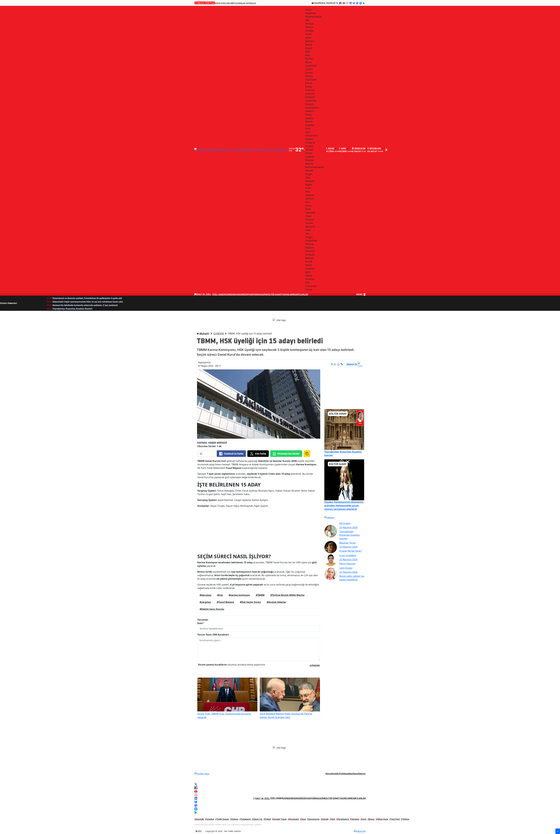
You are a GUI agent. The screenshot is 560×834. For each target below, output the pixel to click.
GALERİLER (319, 3)
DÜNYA (247, 294)
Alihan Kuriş (382, 819)
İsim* (200, 623)
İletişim (362, 773)
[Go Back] (557, 831)
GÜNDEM (229, 294)
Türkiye (405, 819)
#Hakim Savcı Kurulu (212, 609)
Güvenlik (199, 819)
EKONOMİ (239, 294)
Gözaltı (325, 819)
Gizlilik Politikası (340, 773)
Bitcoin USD (375, 148)
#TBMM (260, 595)
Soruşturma (313, 819)
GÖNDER (315, 665)
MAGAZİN (261, 294)
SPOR (254, 294)
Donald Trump (279, 819)
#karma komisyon (239, 595)
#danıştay (205, 595)
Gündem (354, 819)
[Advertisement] (258, 530)
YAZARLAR (330, 3)
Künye (329, 773)
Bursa (371, 819)
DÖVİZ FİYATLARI (222, 3)
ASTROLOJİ (251, 3)
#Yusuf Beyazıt (225, 602)
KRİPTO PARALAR (237, 3)
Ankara (234, 819)
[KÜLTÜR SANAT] (344, 429)
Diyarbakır (293, 819)
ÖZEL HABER (218, 294)
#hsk (220, 595)
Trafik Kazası (222, 819)
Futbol (267, 819)
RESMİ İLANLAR (300, 294)
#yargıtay (205, 602)
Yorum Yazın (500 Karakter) (213, 634)
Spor (303, 819)
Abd (332, 819)
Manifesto (353, 773)
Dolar (331, 148)
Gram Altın (359, 148)
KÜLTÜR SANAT (274, 294)
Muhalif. (204, 333)
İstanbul (209, 819)
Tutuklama (245, 819)
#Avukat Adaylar (276, 602)
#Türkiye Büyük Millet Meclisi (287, 595)
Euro (343, 148)
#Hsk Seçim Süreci (250, 602)
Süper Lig (257, 819)
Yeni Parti (394, 819)
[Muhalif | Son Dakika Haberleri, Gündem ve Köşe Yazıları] (201, 773)
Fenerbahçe (342, 819)
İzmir (363, 819)
